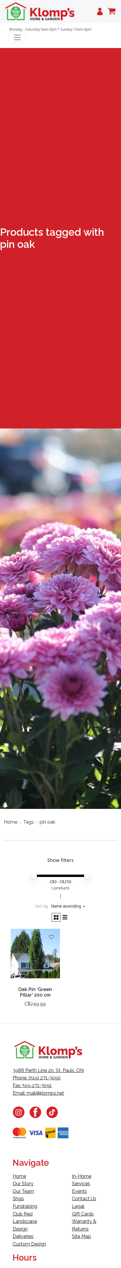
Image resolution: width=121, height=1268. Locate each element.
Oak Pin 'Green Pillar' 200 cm (35, 992)
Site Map (81, 1236)
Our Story (23, 1183)
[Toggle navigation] (17, 37)
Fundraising (25, 1206)
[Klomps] (40, 11)
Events (79, 1191)
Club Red (23, 1214)
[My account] (100, 11)
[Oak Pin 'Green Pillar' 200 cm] (35, 956)
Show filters (60, 860)
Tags (28, 822)
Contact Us (84, 1198)
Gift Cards (83, 1214)
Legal (78, 1206)
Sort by (41, 906)
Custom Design (29, 1244)
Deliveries (23, 1236)
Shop (18, 1198)
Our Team (23, 1191)
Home (10, 822)
